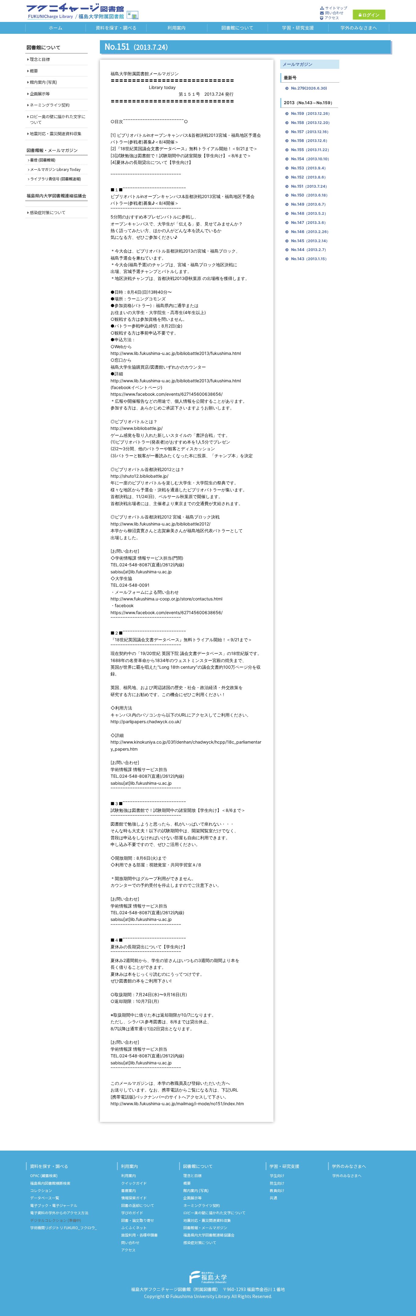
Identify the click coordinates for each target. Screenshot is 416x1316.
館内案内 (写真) (43, 82)
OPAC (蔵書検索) (44, 1175)
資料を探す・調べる (49, 1166)
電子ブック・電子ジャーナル (53, 1205)
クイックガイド (134, 1183)
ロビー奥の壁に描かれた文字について (57, 119)
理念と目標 (39, 59)
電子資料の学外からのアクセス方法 (59, 1212)
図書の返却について (137, 1205)
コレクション (41, 1190)
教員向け (277, 1190)
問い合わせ (130, 1242)
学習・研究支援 (284, 1166)
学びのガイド (132, 1212)
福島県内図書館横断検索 (50, 1183)
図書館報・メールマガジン (52, 150)
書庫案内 (128, 1190)
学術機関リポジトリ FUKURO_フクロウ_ (63, 1227)
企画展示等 (39, 94)
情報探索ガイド (134, 1197)
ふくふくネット (134, 1227)
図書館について (198, 1166)
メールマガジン (297, 64)
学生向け (277, 1175)
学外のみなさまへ (349, 1166)
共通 (273, 1197)
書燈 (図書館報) (42, 160)
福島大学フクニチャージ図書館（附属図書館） (174, 1289)
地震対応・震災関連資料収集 (55, 133)
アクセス (128, 1249)
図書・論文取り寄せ (137, 1220)
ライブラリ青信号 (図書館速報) (55, 179)
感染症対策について (47, 212)
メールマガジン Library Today (54, 169)
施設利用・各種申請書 (139, 1234)
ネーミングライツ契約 (49, 105)
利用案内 (129, 1166)
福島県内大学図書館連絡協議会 (56, 196)
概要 (33, 71)
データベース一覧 (44, 1197)
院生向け (277, 1183)
